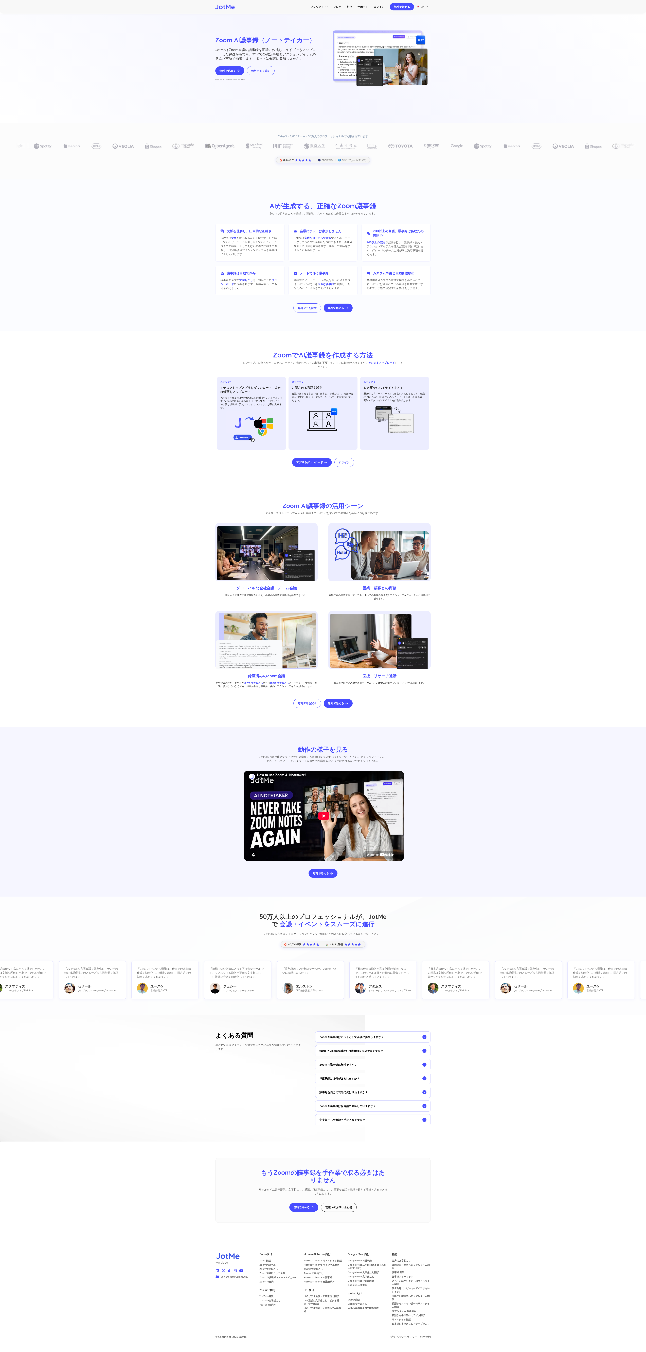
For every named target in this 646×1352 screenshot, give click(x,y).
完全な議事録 (326, 284)
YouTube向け (267, 1290)
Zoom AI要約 (266, 1281)
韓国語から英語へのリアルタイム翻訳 (411, 1266)
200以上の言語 (376, 242)
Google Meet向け (359, 1254)
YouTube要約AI (267, 1304)
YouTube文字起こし (270, 1300)
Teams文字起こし (313, 1269)
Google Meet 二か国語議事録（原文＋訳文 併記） (367, 1266)
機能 (394, 1254)
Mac (232, 397)
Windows (246, 397)
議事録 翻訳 (398, 1272)
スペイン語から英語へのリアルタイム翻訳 (411, 1282)
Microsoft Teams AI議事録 (318, 1277)
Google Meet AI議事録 (360, 1260)
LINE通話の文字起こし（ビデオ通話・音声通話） (321, 1302)
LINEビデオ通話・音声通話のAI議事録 (322, 1310)
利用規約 (425, 1337)
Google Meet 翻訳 (357, 1285)
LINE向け (309, 1290)
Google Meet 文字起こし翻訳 (363, 1272)
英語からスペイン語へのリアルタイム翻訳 (411, 1305)
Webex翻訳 (354, 1299)
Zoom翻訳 (265, 1260)
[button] (319, 7)
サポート (362, 6)
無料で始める (402, 6)
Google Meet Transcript (361, 1280)
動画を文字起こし (279, 682)
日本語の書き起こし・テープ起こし (411, 1323)
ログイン (379, 6)
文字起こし (246, 280)
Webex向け (355, 1293)
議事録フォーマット (402, 1276)
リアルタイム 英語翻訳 (404, 1311)
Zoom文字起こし (268, 1269)
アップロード (262, 401)
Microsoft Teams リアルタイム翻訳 (323, 1260)
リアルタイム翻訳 (401, 1319)
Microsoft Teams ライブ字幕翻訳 (321, 1264)
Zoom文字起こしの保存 (272, 1273)
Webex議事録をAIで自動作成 (363, 1308)
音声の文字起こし (401, 1260)
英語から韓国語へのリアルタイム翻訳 (411, 1297)
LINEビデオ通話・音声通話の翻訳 (321, 1296)
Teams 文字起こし (314, 1273)
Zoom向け (265, 1254)
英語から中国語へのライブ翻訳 (408, 1315)
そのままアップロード (381, 362)
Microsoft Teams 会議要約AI (319, 1281)
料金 (349, 6)
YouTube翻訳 (266, 1296)
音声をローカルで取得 (317, 238)
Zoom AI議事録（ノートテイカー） (278, 1277)
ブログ (337, 6)
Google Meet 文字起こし (361, 1276)
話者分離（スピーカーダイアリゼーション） (411, 1290)
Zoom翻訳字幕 (267, 1264)
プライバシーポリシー (403, 1337)
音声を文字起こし (253, 682)
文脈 (234, 238)
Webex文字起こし (357, 1303)
